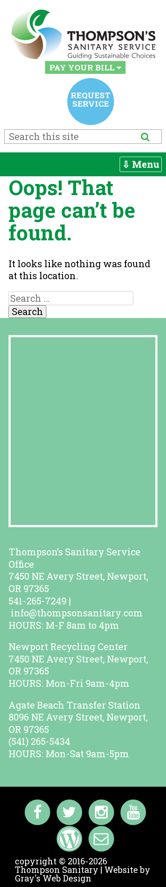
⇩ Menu (140, 164)
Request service (91, 99)
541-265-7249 (37, 601)
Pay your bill (83, 67)
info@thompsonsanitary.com (77, 613)
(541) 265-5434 (39, 741)
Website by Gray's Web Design (82, 874)
